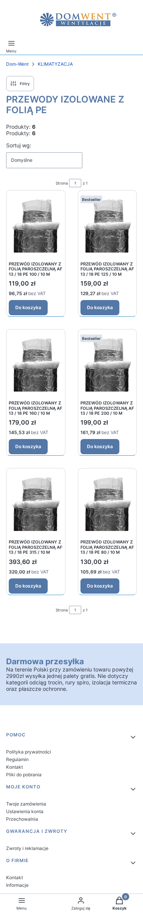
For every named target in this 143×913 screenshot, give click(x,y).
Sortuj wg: (18, 145)
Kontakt (14, 767)
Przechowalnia (22, 819)
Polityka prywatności (28, 752)
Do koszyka (28, 307)
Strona (62, 183)
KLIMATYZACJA (55, 64)
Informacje (17, 885)
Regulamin (17, 759)
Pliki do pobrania (24, 774)
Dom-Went (17, 64)
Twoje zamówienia (26, 804)
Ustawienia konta (24, 811)
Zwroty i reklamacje (27, 848)
